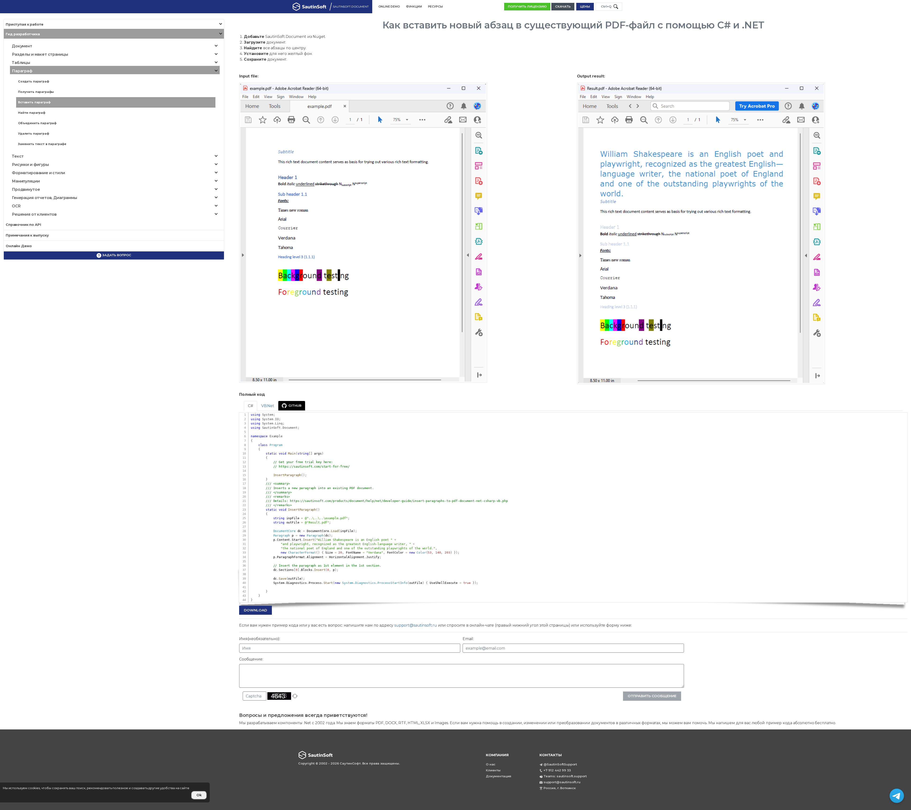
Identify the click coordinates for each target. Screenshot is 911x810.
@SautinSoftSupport (560, 764)
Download (255, 610)
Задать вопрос (116, 255)
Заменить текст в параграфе (42, 144)
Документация (498, 776)
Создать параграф (33, 81)
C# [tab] (250, 406)
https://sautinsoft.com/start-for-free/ (314, 466)
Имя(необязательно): (259, 639)
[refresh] (295, 696)
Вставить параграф (34, 102)
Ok (199, 795)
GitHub (295, 405)
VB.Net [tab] (267, 406)
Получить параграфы (36, 92)
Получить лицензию (527, 6)
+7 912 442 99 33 (557, 770)
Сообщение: (251, 659)
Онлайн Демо (19, 246)
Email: (468, 639)
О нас (490, 764)
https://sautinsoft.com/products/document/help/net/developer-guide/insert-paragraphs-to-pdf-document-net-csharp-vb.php (399, 501)
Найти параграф (31, 112)
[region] (136, 792)
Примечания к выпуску (27, 235)
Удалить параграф (33, 133)
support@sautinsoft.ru (415, 625)
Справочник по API (23, 225)
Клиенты (493, 770)
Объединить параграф (37, 123)
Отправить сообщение (652, 696)
